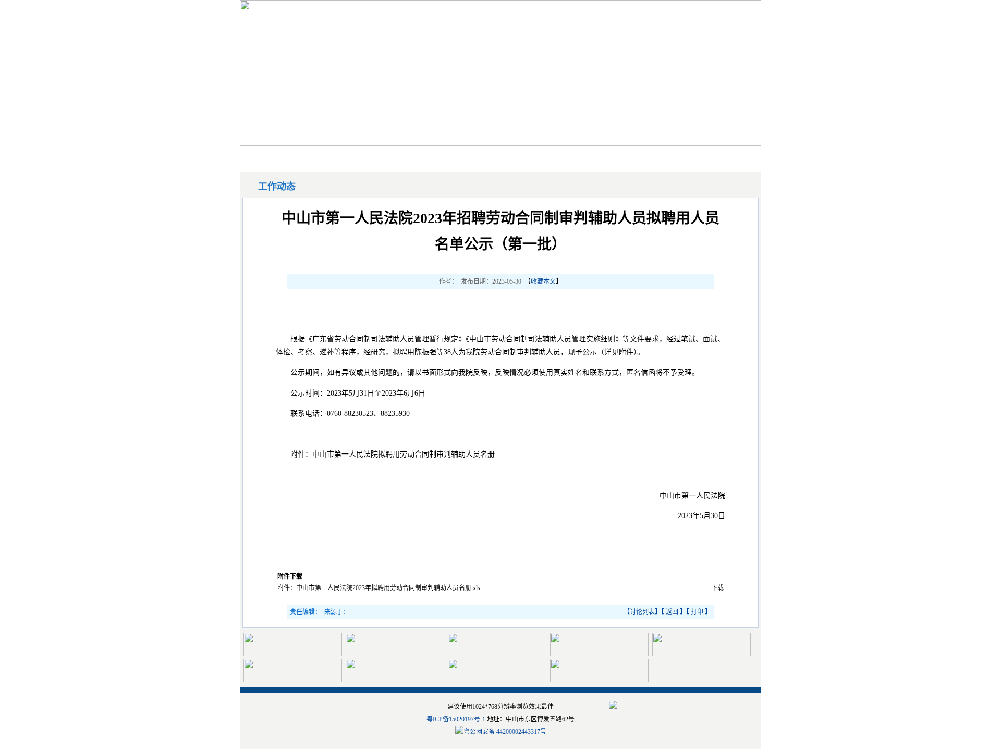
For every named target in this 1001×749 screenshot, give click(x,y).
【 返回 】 (673, 612)
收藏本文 (543, 281)
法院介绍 (659, 156)
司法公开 (457, 156)
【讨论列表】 (642, 612)
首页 (270, 156)
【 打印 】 (698, 612)
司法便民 (591, 156)
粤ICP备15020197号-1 (455, 719)
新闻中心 (390, 156)
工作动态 (524, 156)
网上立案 (322, 156)
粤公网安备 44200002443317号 (504, 731)
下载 (717, 588)
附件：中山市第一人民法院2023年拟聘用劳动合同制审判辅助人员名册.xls (378, 588)
